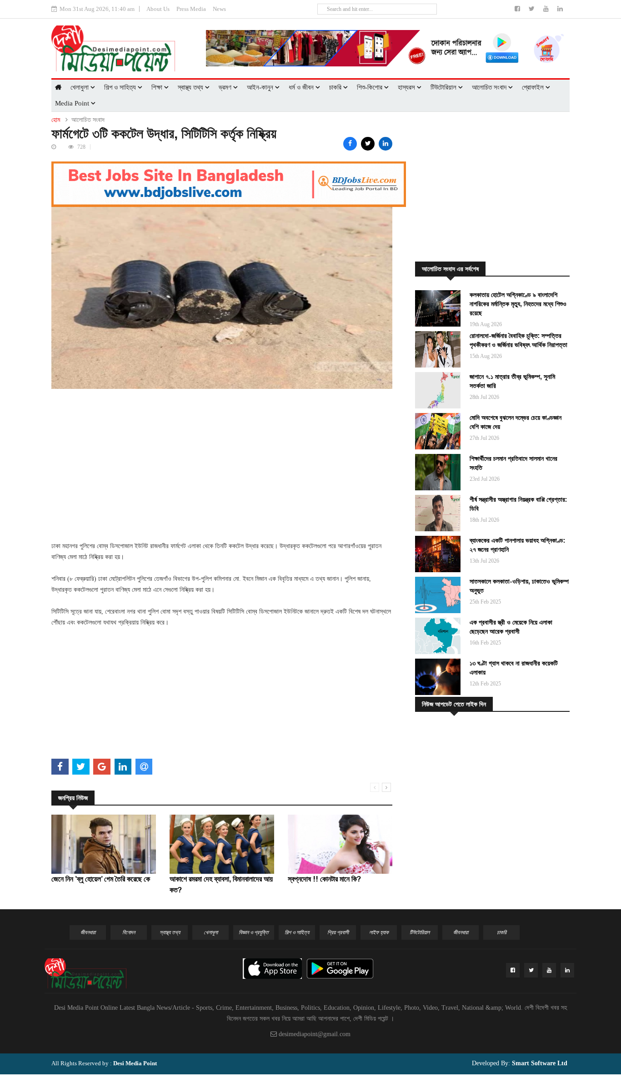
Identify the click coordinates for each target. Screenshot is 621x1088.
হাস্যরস (407, 87)
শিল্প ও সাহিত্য (121, 87)
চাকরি (336, 87)
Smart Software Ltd (538, 1063)
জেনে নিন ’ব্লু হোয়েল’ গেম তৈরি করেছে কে (100, 879)
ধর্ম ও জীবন (302, 87)
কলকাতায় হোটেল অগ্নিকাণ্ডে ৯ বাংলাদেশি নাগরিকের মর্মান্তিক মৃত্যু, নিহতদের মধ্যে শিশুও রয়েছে (518, 304)
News (219, 8)
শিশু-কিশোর (370, 87)
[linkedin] (560, 8)
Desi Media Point (135, 1063)
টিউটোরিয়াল (444, 87)
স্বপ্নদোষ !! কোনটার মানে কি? (324, 879)
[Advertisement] (221, 452)
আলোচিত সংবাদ (490, 87)
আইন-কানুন (261, 87)
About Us (158, 8)
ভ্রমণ (226, 87)
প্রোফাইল (534, 87)
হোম (55, 119)
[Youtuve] (547, 8)
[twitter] (532, 8)
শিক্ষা (157, 87)
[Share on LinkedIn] (385, 144)
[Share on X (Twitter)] (368, 144)
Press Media (191, 8)
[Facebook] (518, 8)
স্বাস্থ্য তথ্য (191, 87)
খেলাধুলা (80, 87)
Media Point (73, 103)
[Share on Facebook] (350, 144)
